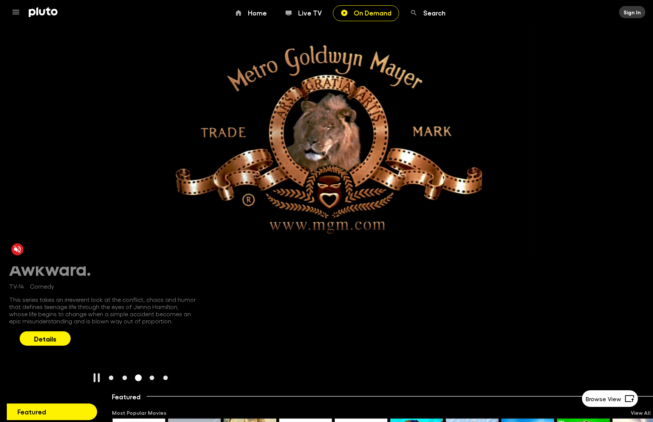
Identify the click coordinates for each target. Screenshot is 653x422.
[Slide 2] (124, 378)
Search (434, 12)
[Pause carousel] (96, 377)
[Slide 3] (138, 378)
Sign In (632, 12)
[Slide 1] (111, 378)
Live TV (310, 12)
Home (257, 12)
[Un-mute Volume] (17, 249)
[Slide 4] (152, 378)
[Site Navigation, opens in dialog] (18, 12)
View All (641, 413)
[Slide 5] (165, 378)
